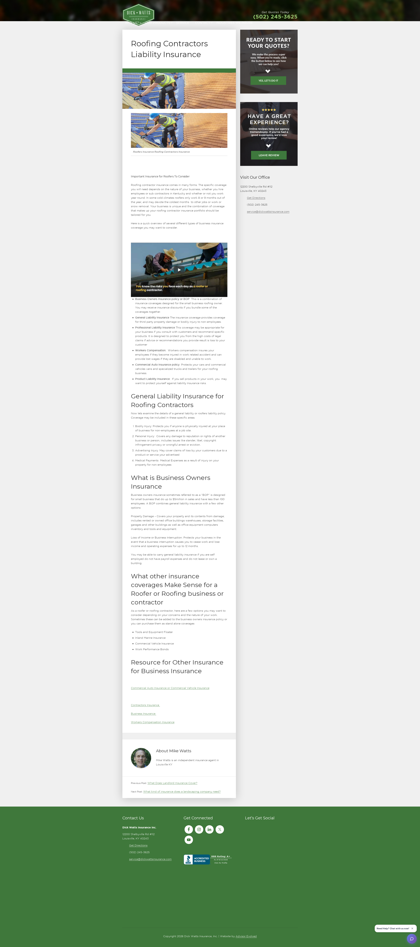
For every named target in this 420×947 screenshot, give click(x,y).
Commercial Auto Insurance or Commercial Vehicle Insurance (170, 688)
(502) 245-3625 (275, 17)
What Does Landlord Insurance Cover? (172, 783)
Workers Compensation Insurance (152, 722)
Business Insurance (143, 713)
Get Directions (256, 197)
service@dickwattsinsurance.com (268, 211)
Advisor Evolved (246, 936)
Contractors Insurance (145, 705)
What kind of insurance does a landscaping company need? (182, 791)
